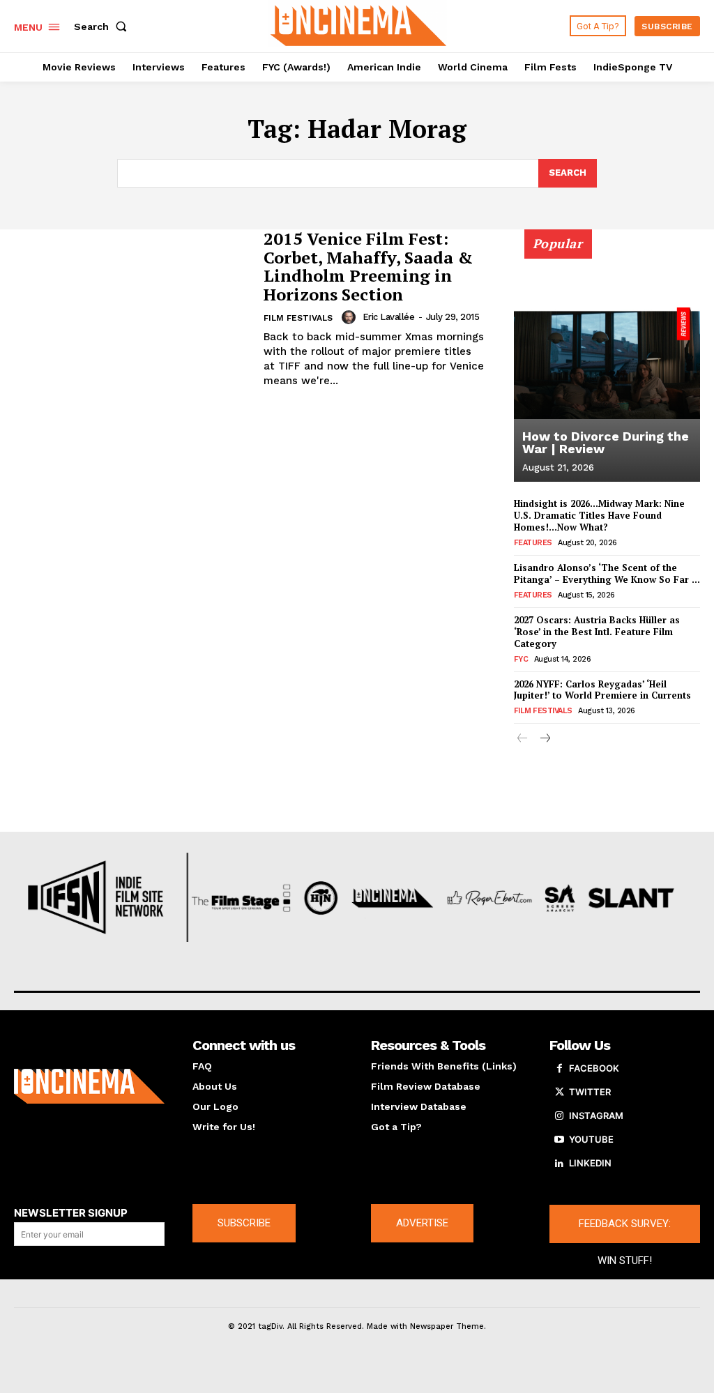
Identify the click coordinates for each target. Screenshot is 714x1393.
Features (533, 542)
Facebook (594, 1068)
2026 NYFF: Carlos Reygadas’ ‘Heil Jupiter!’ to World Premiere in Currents (602, 690)
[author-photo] (351, 317)
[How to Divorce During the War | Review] (607, 363)
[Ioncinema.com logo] (89, 1086)
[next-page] (545, 739)
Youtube (591, 1139)
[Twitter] (559, 1092)
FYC (521, 659)
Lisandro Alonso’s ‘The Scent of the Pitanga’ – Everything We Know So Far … (607, 573)
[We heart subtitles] (358, 24)
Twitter (590, 1091)
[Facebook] (559, 1069)
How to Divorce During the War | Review (605, 442)
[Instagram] (559, 1116)
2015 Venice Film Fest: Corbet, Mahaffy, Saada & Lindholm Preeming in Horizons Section (368, 266)
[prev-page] (522, 739)
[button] (103, 26)
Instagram (596, 1115)
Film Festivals (298, 318)
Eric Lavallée (389, 317)
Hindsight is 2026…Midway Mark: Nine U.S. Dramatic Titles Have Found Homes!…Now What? (599, 515)
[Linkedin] (559, 1163)
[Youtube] (559, 1140)
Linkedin (590, 1163)
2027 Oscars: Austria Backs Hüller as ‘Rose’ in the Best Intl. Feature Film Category (597, 632)
